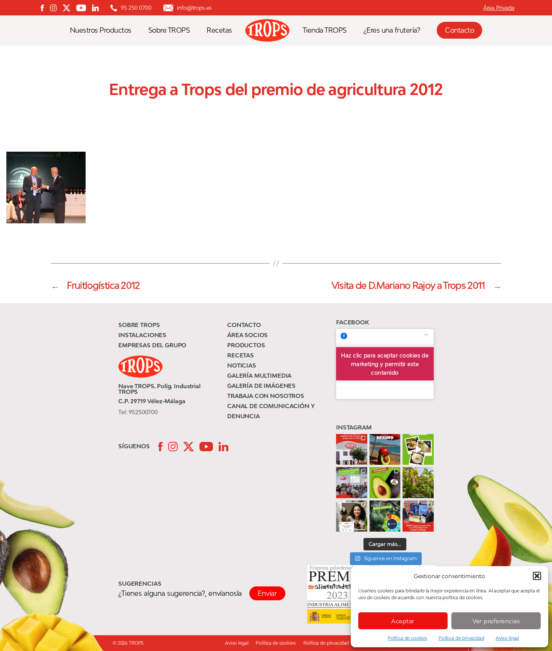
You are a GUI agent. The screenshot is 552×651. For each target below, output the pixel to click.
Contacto (459, 30)
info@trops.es (194, 8)
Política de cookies (407, 638)
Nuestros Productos (100, 30)
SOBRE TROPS (139, 324)
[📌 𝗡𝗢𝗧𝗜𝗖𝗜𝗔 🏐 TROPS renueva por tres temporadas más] (418, 516)
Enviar (267, 593)
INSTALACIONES (142, 335)
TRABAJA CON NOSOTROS (265, 395)
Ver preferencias (496, 621)
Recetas (219, 30)
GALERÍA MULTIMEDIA (259, 375)
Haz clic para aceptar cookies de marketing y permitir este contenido (384, 364)
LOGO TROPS (271, 30)
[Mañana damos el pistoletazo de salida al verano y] (418, 449)
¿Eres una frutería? (391, 30)
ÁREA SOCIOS (247, 335)
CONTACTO (244, 324)
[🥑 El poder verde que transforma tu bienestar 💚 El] (385, 482)
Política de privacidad (461, 638)
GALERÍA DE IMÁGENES (261, 385)
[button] (537, 576)
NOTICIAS (241, 365)
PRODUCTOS (246, 345)
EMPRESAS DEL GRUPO (152, 345)
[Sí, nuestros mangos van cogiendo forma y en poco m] (418, 482)
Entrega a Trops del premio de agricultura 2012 (276, 89)
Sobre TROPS (169, 30)
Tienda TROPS (325, 30)
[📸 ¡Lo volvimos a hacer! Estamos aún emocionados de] (351, 482)
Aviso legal (507, 638)
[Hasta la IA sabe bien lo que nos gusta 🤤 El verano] (385, 449)
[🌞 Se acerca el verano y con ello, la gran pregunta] (351, 516)
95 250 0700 (136, 8)
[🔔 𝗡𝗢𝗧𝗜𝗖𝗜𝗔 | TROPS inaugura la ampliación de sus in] (351, 449)
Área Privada (498, 8)
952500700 (143, 411)
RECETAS (240, 355)
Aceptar (403, 621)
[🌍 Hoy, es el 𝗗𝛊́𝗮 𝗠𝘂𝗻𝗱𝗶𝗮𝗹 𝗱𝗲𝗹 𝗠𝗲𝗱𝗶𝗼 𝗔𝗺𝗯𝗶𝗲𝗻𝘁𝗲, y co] (385, 516)
